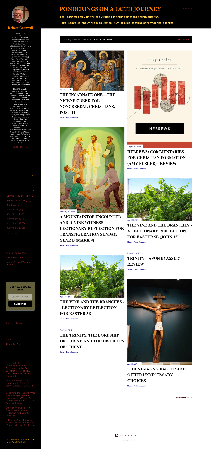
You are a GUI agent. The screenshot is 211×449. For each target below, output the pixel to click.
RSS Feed (168, 23)
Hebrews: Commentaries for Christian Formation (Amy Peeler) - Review (156, 157)
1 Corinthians (14, 209)
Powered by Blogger (128, 435)
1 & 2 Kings (24, 200)
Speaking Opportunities (146, 23)
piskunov (133, 441)
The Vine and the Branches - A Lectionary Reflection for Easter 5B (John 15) (159, 231)
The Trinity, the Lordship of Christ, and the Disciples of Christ (92, 341)
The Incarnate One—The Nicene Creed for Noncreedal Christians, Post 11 (87, 103)
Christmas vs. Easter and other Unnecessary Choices (156, 374)
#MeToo (11, 200)
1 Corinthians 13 (15, 223)
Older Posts (184, 397)
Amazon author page (116, 23)
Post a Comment (72, 117)
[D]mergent (26, 196)
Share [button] (62, 117)
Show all (183, 39)
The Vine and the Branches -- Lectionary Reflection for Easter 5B (92, 307)
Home (63, 23)
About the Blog (92, 23)
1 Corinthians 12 (15, 218)
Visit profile (20, 147)
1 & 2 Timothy (13, 205)
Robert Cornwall (20, 27)
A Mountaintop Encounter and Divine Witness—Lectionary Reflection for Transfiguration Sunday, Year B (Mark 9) (92, 228)
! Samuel (11, 196)
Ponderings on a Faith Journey (110, 9)
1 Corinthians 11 (14, 214)
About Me (74, 23)
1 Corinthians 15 (15, 228)
